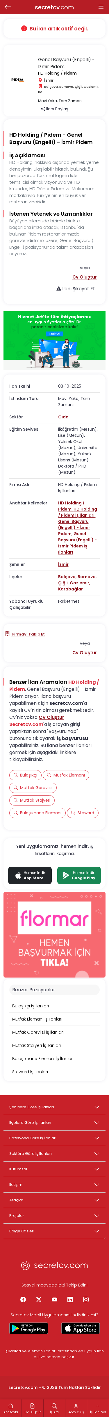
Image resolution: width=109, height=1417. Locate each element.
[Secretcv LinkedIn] (70, 1300)
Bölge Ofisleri (21, 1231)
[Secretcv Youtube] (54, 1300)
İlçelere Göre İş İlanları (30, 1122)
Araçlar (16, 1200)
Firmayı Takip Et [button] (28, 634)
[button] (84, 277)
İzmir (63, 564)
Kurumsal (18, 1169)
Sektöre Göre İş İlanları (30, 1153)
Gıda (63, 417)
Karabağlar (70, 589)
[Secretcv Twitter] (39, 1300)
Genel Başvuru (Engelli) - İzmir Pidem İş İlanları (77, 543)
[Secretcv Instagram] (86, 1300)
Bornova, (87, 577)
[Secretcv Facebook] (23, 1300)
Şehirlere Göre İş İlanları (31, 1107)
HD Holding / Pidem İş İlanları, (77, 512)
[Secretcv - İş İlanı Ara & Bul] (28, 1328)
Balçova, (68, 577)
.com (54, 7)
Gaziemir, (80, 583)
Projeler (16, 1215)
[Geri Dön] (8, 7)
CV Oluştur (51, 717)
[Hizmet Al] (54, 340)
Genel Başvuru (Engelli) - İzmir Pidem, (74, 527)
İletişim (15, 1184)
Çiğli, (64, 583)
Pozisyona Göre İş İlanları (32, 1138)
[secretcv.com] (54, 1267)
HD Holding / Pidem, (71, 506)
